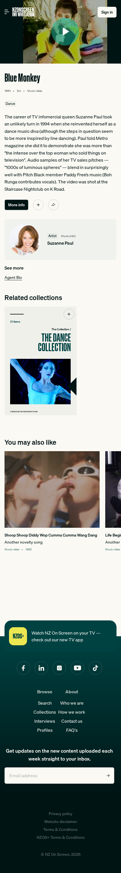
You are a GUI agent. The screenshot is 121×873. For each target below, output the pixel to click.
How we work (71, 712)
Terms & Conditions (60, 829)
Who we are (72, 703)
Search (45, 703)
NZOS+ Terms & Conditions (61, 837)
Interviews (44, 721)
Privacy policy (60, 813)
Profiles (45, 730)
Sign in (107, 12)
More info (16, 205)
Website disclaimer (60, 821)
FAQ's (72, 730)
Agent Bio (13, 277)
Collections (44, 712)
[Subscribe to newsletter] (108, 775)
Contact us (71, 721)
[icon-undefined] (38, 204)
